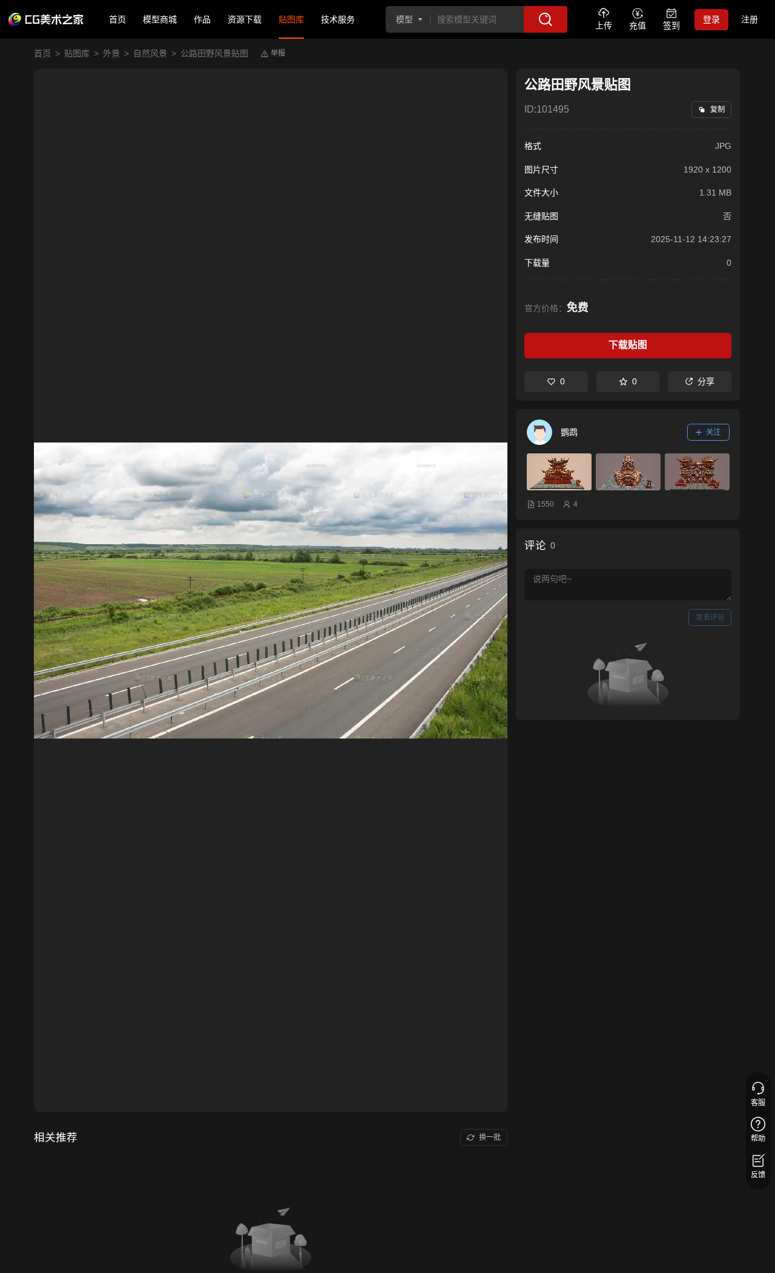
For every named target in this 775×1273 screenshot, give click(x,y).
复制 (717, 109)
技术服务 (338, 19)
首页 (117, 19)
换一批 (490, 1137)
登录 (711, 19)
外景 (111, 53)
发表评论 (710, 617)
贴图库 (291, 19)
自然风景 (150, 53)
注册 (749, 19)
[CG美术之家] (46, 19)
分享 (706, 381)
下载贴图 (627, 345)
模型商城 (160, 19)
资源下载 (245, 19)
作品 (202, 19)
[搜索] (545, 19)
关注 (713, 432)
